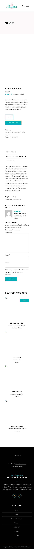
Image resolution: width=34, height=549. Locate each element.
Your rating (9, 230)
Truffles (22, 132)
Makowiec (17, 392)
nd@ (19, 464)
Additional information (16, 156)
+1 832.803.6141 (19, 466)
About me (16, 527)
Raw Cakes (17, 428)
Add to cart (13, 122)
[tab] (11, 152)
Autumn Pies (15, 132)
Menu (16, 514)
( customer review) (18, 94)
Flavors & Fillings (16, 519)
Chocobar (11, 325)
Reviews (16, 531)
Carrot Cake (17, 426)
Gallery (16, 523)
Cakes (9, 135)
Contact (16, 535)
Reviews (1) (10, 161)
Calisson (17, 357)
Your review (9, 232)
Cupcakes (17, 325)
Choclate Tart (17, 323)
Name (7, 255)
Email (7, 262)
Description (11, 151)
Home (16, 510)
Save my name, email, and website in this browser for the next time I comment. (17, 272)
